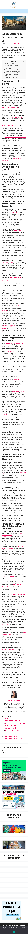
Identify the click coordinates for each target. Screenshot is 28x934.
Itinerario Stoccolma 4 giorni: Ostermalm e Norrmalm (13, 76)
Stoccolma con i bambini (9, 332)
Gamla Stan (14, 212)
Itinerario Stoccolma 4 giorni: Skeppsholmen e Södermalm (13, 70)
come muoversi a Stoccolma (10, 107)
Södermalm (16, 379)
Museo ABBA (21, 305)
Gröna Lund (13, 327)
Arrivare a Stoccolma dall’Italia (10, 125)
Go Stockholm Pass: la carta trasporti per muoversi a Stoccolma (13, 720)
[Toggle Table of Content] (23, 62)
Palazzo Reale (17, 231)
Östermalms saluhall (8, 576)
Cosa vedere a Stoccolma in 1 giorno (14, 738)
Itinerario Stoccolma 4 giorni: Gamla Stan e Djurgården (14, 67)
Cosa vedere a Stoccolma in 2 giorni (14, 740)
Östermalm (5, 536)
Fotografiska (5, 414)
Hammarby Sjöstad (16, 117)
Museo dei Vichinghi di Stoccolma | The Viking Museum (15, 728)
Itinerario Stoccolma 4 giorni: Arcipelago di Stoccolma (13, 73)
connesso (11, 751)
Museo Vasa (21, 287)
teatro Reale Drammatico (18, 594)
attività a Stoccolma (9, 325)
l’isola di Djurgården (16, 277)
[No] (26, 930)
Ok (14, 932)
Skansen (4, 310)
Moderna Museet (12, 351)
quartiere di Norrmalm (8, 649)
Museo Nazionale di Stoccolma (14, 343)
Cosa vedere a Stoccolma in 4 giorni (13, 65)
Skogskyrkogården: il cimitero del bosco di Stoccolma (15, 724)
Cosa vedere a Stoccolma (11, 736)
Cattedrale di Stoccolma (9, 262)
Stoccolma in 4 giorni (9, 63)
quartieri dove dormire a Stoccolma (15, 137)
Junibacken (5, 327)
